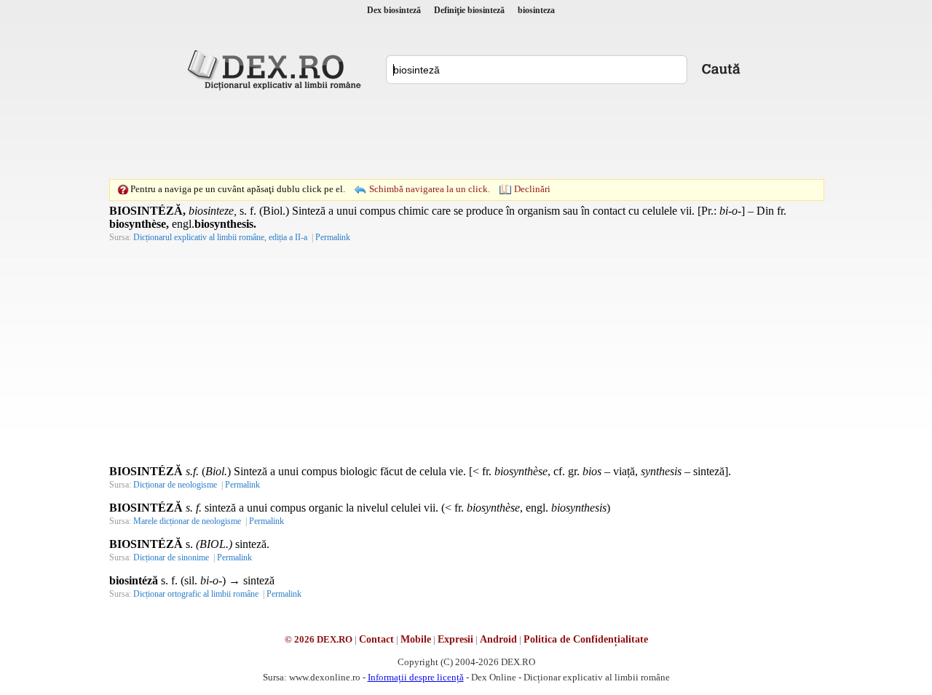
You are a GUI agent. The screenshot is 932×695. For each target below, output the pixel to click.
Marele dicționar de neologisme (187, 521)
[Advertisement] (466, 134)
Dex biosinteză (394, 10)
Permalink (332, 237)
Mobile (415, 639)
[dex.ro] (276, 69)
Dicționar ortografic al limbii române (195, 594)
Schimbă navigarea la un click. (429, 188)
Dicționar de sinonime (171, 557)
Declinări (532, 188)
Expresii (455, 639)
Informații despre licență (416, 677)
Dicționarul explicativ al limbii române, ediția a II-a (220, 237)
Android (498, 639)
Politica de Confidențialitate (586, 639)
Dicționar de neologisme (175, 485)
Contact (376, 639)
